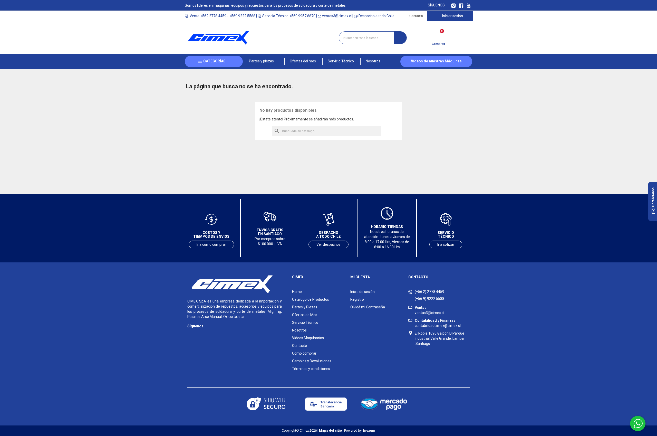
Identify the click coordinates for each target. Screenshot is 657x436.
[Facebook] (201, 333)
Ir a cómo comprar (211, 244)
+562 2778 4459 (213, 16)
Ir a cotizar (445, 244)
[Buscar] (400, 38)
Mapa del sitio (330, 430)
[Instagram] (190, 333)
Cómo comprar (304, 353)
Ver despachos (328, 244)
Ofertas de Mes (304, 315)
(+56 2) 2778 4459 (429, 292)
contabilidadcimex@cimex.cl (438, 323)
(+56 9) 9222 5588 (429, 299)
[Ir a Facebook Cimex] (461, 5)
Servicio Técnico (305, 322)
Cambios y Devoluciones (311, 361)
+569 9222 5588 (242, 16)
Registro (357, 299)
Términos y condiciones (311, 369)
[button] (263, 61)
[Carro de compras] (438, 36)
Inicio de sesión (362, 292)
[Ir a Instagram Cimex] (453, 5)
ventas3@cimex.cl (337, 16)
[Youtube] (211, 333)
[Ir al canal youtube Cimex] (468, 5)
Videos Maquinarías (308, 338)
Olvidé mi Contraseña (367, 307)
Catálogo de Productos (310, 299)
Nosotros (299, 330)
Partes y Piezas (304, 307)
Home (297, 292)
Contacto (416, 16)
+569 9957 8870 (302, 16)
